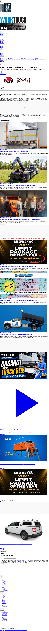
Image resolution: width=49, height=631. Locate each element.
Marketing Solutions (3, 60)
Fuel (1, 38)
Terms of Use (7, 630)
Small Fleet (4, 586)
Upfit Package (17, 59)
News (7, 0)
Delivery (1, 34)
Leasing (1, 41)
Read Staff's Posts (3, 74)
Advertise (25, 59)
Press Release (39, 59)
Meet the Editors (21, 59)
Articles (9, 0)
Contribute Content (34, 59)
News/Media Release (7, 183)
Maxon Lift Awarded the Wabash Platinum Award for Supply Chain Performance (20, 219)
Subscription (2, 59)
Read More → (2, 224)
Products (14, 58)
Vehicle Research (3, 57)
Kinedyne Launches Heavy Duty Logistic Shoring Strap (14, 151)
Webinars (31, 58)
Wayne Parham (6, 427)
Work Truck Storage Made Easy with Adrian (11, 429)
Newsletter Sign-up (7, 59)
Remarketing (2, 46)
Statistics (22, 58)
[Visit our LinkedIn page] (1, 553)
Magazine (17, 58)
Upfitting (1, 53)
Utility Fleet (2, 55)
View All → (2, 549)
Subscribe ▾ (2, 2)
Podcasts (20, 58)
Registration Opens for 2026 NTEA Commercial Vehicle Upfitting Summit (18, 300)
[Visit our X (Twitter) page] (2, 553)
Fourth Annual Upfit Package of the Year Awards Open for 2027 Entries (18, 498)
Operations (2, 45)
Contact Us (29, 59)
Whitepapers (26, 58)
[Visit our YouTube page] (3, 553)
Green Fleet (2, 39)
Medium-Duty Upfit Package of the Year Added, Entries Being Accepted (18, 266)
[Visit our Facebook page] (0, 553)
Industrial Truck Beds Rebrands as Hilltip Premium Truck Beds (16, 334)
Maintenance (2, 43)
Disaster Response (5, 579)
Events (29, 58)
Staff (5, 264)
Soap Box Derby (12, 59)
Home (1, 64)
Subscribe (2, 63)
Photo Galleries (10, 58)
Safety (1, 48)
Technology (2, 51)
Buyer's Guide (36, 58)
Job (33, 58)
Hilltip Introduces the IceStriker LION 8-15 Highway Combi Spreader (17, 464)
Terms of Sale (11, 630)
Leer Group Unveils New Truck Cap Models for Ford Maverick (16, 544)
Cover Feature (4, 0)
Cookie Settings (43, 59)
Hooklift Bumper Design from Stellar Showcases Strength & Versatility (17, 185)
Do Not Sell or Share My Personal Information (20, 630)
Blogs (5, 58)
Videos (7, 58)
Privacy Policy (2, 630)
